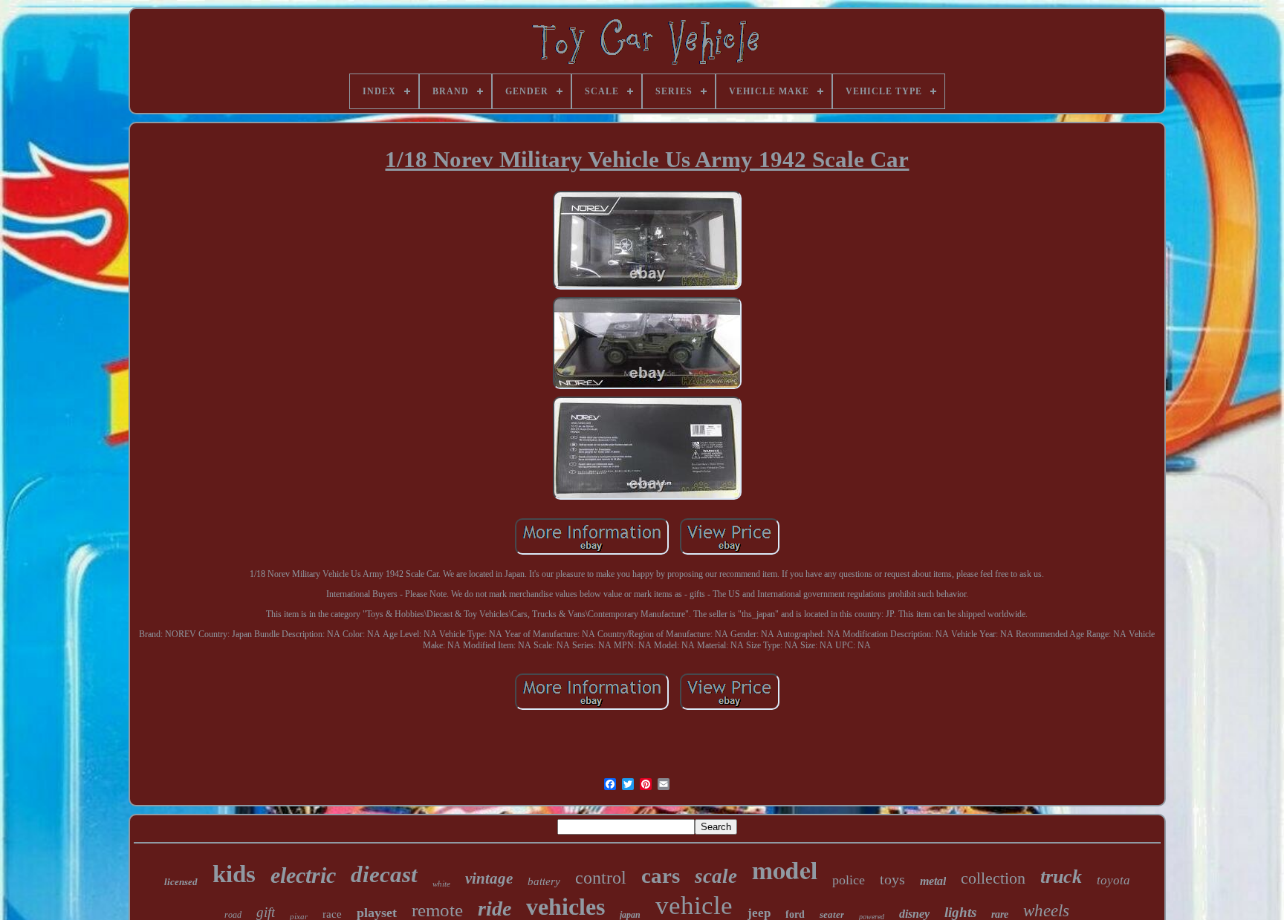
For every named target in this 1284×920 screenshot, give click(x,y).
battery (544, 881)
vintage (489, 878)
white (441, 883)
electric (303, 875)
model (784, 869)
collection (993, 878)
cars (660, 875)
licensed (181, 881)
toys (892, 879)
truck (1061, 876)
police (848, 879)
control (600, 877)
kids (234, 874)
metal (933, 881)
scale (716, 876)
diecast (384, 874)
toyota (1113, 880)
